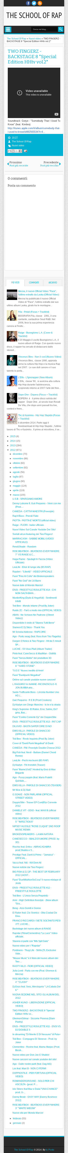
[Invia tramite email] (9, 151)
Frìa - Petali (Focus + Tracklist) (33, 312)
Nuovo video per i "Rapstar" (26, 945)
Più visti (15, 282)
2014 (13, 441)
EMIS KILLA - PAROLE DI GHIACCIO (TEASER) (36, 785)
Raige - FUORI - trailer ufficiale (28, 525)
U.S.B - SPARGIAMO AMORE (27, 499)
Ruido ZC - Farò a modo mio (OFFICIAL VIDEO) (36, 610)
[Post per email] (25, 151)
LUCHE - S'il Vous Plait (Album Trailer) (32, 649)
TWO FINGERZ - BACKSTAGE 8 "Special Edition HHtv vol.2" (32, 57)
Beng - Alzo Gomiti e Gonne (26, 908)
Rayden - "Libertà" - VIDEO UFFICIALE (32, 571)
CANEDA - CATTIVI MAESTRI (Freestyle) (33, 511)
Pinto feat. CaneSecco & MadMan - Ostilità (34, 653)
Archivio (53, 282)
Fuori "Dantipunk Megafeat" (26, 675)
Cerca (60, 29)
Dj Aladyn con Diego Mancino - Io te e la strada (36, 704)
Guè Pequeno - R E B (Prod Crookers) (32, 700)
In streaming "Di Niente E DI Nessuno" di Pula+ (36, 1034)
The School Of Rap (34, 15)
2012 (13, 450)
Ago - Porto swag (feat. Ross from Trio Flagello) (36, 636)
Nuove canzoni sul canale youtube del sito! (34, 1059)
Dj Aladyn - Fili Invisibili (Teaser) (28, 765)
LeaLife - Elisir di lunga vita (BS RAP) (31, 567)
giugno (17, 481)
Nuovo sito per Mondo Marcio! (27, 1113)
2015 (13, 436)
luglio (16, 476)
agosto (16, 472)
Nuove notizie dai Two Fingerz (27, 867)
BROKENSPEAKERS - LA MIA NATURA (32, 834)
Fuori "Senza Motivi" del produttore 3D (32, 658)
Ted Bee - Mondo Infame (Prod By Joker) (33, 605)
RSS (40, 3)
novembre (18, 458)
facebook (28, 3)
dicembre (18, 454)
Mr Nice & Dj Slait (21, 790)
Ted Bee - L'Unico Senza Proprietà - (30, 895)
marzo (16, 495)
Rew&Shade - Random (24, 546)
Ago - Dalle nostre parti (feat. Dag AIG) (32, 1064)
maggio (17, 486)
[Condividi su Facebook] (20, 151)
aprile (16, 490)
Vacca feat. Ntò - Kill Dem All (26, 862)
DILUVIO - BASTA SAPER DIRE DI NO (32, 726)
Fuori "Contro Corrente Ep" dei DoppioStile (34, 717)
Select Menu (8, 29)
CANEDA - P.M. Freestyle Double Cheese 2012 (36, 748)
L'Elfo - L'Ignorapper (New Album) (35, 377)
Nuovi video (18, 145)
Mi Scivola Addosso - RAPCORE (29, 632)
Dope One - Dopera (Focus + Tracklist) (38, 394)
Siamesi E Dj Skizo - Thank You (28, 627)
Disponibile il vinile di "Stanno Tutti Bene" (33, 623)
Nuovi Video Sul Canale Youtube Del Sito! (34, 529)
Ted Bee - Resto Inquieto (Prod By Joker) (33, 738)
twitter (34, 3)
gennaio (17, 1123)
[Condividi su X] (17, 151)
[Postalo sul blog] (13, 151)
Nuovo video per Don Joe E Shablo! (30, 1055)
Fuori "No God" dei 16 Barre (26, 580)
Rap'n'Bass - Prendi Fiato (25, 516)
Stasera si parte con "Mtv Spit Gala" (30, 941)
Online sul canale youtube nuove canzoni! (34, 679)
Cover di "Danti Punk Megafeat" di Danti (32, 743)
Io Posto (50, 1149)
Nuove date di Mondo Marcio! (27, 585)
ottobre (17, 463)
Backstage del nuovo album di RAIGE (31, 928)
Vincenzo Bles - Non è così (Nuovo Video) (39, 356)
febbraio (17, 1118)
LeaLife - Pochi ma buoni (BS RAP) (30, 760)
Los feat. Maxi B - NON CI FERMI (29, 1068)
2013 (13, 445)
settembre (18, 467)
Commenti (34, 282)
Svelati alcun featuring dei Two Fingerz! (32, 534)
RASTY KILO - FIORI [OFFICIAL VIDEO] (32, 966)
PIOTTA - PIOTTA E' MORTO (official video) (34, 520)
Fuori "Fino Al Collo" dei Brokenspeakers (33, 576)
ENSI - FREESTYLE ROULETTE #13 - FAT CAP (36, 721)
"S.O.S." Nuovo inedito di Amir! (27, 670)
